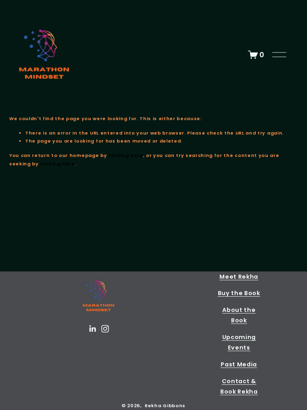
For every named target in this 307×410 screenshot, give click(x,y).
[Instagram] (105, 329)
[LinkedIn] (92, 329)
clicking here (125, 155)
